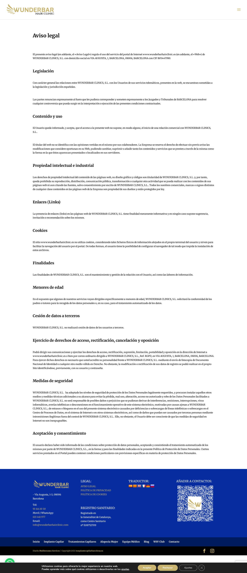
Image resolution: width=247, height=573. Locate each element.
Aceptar (147, 567)
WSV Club (159, 541)
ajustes (125, 569)
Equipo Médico (131, 541)
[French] (144, 486)
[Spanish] (131, 486)
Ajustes (188, 567)
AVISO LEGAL (88, 486)
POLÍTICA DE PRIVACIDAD (96, 490)
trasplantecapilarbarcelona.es (89, 551)
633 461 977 (39, 516)
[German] (148, 486)
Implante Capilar (54, 541)
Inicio (36, 541)
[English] (139, 486)
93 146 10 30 (39, 508)
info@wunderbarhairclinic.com (50, 524)
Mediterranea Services (49, 551)
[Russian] (152, 486)
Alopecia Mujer (109, 541)
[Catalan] (135, 486)
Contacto (174, 541)
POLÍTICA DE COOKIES (94, 494)
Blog (146, 541)
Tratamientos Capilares (82, 541)
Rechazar (168, 567)
